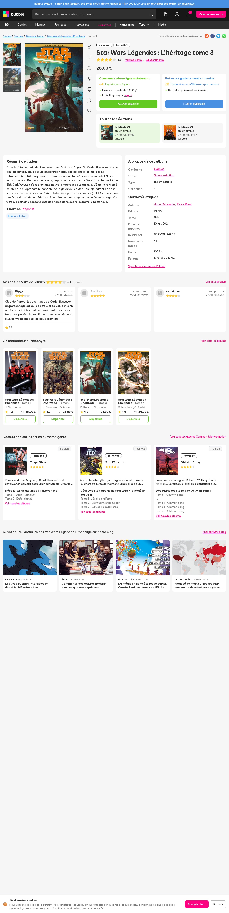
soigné (128, 95)
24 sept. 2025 (141, 291)
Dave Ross (184, 204)
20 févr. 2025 (65, 291)
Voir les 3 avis (133, 60)
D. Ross (85, 407)
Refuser (218, 904)
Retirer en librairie (194, 103)
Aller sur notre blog (214, 532)
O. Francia (66, 407)
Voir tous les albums (213, 340)
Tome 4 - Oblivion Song (170, 502)
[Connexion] (177, 14)
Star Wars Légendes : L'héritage (66, 36)
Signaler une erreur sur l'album (146, 266)
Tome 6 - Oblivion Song (170, 511)
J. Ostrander (13, 407)
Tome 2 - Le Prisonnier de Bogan (100, 502)
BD (7, 24)
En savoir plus (186, 3)
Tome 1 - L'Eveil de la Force (96, 498)
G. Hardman (125, 407)
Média (162, 24)
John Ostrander (164, 204)
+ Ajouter (28, 208)
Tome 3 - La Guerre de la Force (99, 507)
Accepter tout (197, 904)
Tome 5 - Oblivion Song (170, 507)
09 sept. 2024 (216, 291)
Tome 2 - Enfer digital (18, 498)
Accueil (7, 36)
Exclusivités (104, 24)
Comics (22, 24)
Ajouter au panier (128, 103)
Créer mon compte (211, 14)
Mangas (40, 24)
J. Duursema (50, 407)
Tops (142, 24)
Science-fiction (35, 36)
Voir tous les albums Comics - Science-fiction (198, 436)
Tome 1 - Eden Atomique (20, 494)
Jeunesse (60, 24)
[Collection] (165, 14)
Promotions (82, 24)
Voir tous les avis (216, 281)
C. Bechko (140, 407)
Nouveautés (127, 24)
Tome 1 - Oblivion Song (169, 494)
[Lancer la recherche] (151, 14)
